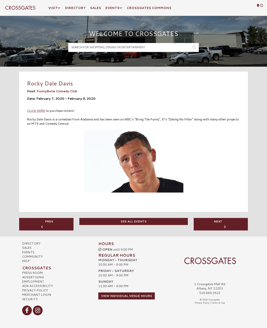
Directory (31, 243)
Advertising (33, 277)
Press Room (32, 272)
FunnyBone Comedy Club (57, 91)
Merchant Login (36, 294)
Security (30, 299)
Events (28, 252)
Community (32, 256)
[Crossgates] (210, 260)
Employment (33, 281)
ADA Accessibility (37, 285)
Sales (26, 247)
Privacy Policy (35, 290)
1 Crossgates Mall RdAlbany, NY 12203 (209, 286)
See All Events (134, 221)
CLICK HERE (36, 110)
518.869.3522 (209, 293)
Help (26, 260)
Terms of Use (218, 302)
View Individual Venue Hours (126, 296)
